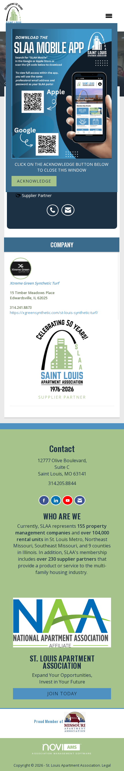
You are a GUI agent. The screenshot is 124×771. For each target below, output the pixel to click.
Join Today (62, 693)
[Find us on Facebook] (44, 500)
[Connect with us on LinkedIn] (55, 500)
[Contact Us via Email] (79, 500)
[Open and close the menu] (70, 16)
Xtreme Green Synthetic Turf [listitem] (34, 283)
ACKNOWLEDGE (34, 181)
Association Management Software (62, 754)
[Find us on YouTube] (67, 500)
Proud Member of (49, 721)
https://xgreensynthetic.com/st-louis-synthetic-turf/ (54, 312)
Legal (106, 765)
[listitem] (54, 207)
